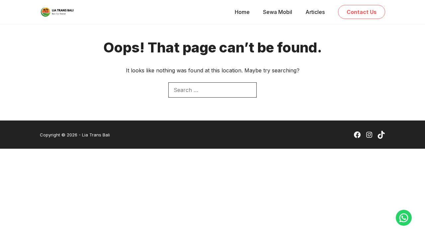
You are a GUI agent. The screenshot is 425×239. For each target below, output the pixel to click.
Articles (315, 12)
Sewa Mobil (277, 12)
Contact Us (362, 12)
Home (242, 12)
